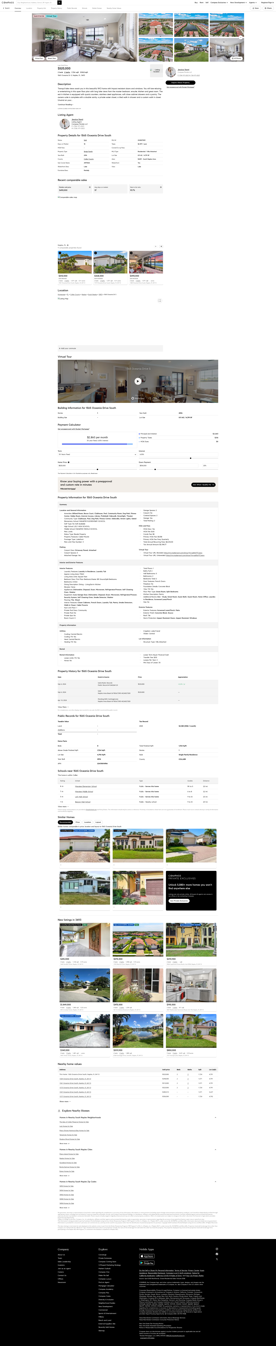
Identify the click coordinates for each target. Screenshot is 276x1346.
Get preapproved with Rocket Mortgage (180, 87)
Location (29, 8)
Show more (63, 1143)
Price (78, 822)
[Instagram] (217, 1248)
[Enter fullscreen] (159, 300)
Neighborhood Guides (107, 1303)
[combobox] (36, 3)
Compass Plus (104, 1293)
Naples (84, 294)
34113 (83, 75)
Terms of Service (181, 1270)
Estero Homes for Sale (67, 1171)
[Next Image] (89, 262)
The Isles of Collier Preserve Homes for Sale (74, 1122)
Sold (85, 140)
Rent (201, 3)
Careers (61, 1272)
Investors (61, 1265)
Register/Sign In (267, 3)
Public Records (72, 8)
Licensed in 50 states (147, 1338)
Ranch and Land (105, 1320)
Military (101, 1317)
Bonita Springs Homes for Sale (70, 1167)
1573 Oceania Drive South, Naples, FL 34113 (75, 1087)
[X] (217, 1258)
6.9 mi (205, 802)
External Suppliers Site (107, 1324)
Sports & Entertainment (107, 1313)
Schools (84, 8)
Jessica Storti (183, 69)
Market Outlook (105, 1268)
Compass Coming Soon (107, 1262)
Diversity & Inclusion (106, 1300)
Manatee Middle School (84, 791)
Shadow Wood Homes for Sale (70, 1139)
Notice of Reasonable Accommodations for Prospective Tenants (160, 1328)
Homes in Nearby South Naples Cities (76, 1149)
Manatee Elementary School (86, 786)
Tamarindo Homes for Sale (68, 1135)
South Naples (92, 294)
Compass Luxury (105, 1279)
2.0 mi (205, 786)
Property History (56, 8)
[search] (59, 2)
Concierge (102, 1255)
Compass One (104, 1272)
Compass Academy (106, 1289)
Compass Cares (105, 1296)
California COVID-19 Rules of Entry (169, 1276)
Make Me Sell (104, 1275)
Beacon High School (82, 802)
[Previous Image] (60, 262)
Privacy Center (193, 1270)
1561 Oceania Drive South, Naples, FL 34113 (75, 1083)
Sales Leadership (64, 1262)
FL (68, 294)
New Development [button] (237, 3)
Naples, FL (77, 75)
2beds (60, 72)
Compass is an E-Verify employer (178, 1273)
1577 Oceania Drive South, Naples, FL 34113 (75, 1096)
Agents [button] (252, 3)
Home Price (62, 462)
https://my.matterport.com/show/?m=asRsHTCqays (183, 553)
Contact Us (62, 1275)
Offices (60, 1279)
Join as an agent (64, 1268)
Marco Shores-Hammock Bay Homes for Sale (74, 1131)
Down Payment (145, 462)
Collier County (89, 159)
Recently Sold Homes (106, 1327)
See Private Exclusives (179, 901)
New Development (106, 1306)
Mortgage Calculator (106, 1286)
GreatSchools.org (91, 809)
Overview (18, 8)
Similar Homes (97, 8)
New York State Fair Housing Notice (151, 1324)
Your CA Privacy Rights (195, 1276)
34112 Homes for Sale (67, 1186)
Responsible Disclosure (156, 1273)
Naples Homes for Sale (67, 1158)
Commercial (103, 1310)
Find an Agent (104, 1282)
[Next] (241, 37)
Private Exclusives (105, 1258)
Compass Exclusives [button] (218, 3)
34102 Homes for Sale (67, 1195)
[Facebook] (217, 1253)
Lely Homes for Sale (66, 1126)
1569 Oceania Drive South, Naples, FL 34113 (75, 1079)
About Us (61, 1255)
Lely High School (81, 797)
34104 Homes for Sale (67, 1203)
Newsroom (62, 1282)
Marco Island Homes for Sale (69, 1154)
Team (60, 1258)
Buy (196, 3)
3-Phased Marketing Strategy (110, 1265)
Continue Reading (65, 105)
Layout (98, 822)
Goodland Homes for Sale (68, 1163)
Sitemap (102, 1331)
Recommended (65, 822)
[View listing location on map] (156, 70)
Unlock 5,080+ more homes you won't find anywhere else (190, 886)
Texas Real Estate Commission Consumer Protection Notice (159, 1320)
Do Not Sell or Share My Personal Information (156, 1270)
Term (60, 451)
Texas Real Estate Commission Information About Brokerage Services (162, 1318)
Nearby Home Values (114, 8)
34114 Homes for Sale (67, 1190)
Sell (207, 3)
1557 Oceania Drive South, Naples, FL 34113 (75, 1092)
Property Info (41, 8)
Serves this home (152, 786)
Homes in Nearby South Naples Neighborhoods (80, 1117)
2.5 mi (205, 797)
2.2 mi (205, 791)
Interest (142, 451)
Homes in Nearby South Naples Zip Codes (78, 1181)
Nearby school (150, 802)
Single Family (88, 151)
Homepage (61, 294)
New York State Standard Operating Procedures (155, 1326)
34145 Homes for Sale (67, 1199)
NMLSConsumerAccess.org (175, 1336)
